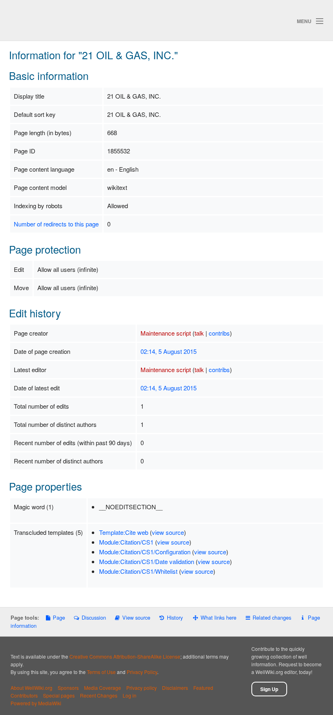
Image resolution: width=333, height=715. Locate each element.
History (174, 617)
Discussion (94, 617)
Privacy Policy (142, 671)
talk (199, 333)
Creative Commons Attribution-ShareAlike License (124, 656)
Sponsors (68, 687)
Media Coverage (102, 687)
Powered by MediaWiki (36, 703)
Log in (129, 695)
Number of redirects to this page (56, 224)
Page (59, 617)
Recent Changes (98, 695)
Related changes (272, 617)
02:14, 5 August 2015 (169, 351)
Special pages (59, 695)
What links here (218, 617)
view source (168, 532)
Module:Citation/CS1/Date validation (146, 561)
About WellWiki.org (31, 687)
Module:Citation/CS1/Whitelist (138, 571)
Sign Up (269, 689)
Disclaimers (175, 687)
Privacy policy (141, 687)
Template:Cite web (123, 532)
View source (136, 617)
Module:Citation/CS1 (126, 542)
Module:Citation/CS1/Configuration (144, 551)
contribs (219, 333)
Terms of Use (101, 671)
